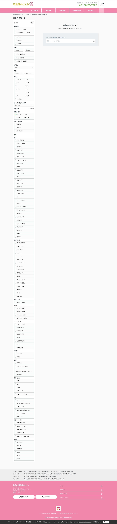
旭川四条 (54, 478)
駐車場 (28, 32)
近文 (49, 478)
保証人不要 (20, 163)
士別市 (51, 471)
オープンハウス (21, 200)
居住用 (18, 29)
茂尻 (29, 478)
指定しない (19, 114)
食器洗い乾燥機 (21, 311)
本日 (26, 114)
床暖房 (18, 357)
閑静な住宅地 (20, 153)
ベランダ (19, 256)
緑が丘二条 (27, 474)
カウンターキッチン (22, 318)
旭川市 (26, 471)
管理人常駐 (20, 183)
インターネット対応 (22, 394)
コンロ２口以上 (21, 308)
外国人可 (19, 203)
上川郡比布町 (69, 471)
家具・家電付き (21, 283)
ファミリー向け (21, 223)
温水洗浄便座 (20, 334)
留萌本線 (54, 476)
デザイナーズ (20, 156)
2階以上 (19, 445)
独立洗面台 (20, 347)
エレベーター (20, 269)
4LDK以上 (18, 99)
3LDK (28, 92)
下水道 (18, 293)
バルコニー (20, 259)
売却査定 (91, 10)
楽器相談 (19, 146)
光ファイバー (20, 390)
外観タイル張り (21, 302)
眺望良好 (19, 186)
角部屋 (18, 458)
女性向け (19, 220)
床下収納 (19, 363)
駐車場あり (20, 442)
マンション (19, 40)
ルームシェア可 (21, 210)
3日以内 (18, 117)
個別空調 (19, 296)
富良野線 (37, 476)
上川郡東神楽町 (45, 471)
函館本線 (43, 476)
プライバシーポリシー (64, 513)
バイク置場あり (21, 279)
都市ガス (19, 289)
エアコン (19, 353)
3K (27, 89)
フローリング (20, 246)
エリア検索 (34, 10)
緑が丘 (35, 478)
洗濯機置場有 (20, 286)
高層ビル (19, 230)
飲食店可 (19, 233)
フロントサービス (21, 426)
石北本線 (26, 476)
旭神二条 (65, 474)
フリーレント (20, 193)
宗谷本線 (32, 476)
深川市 (55, 471)
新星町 (74, 474)
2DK (28, 86)
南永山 (40, 478)
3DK (17, 92)
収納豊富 (19, 374)
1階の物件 (19, 448)
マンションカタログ (45, 513)
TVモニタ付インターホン (23, 403)
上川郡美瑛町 (61, 471)
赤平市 (30, 471)
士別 (58, 478)
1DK (17, 82)
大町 (45, 474)
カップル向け (20, 217)
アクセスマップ (64, 497)
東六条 (70, 474)
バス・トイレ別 (21, 324)
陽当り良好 (20, 150)
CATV (18, 387)
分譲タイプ (20, 180)
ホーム (20, 10)
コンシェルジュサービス (23, 436)
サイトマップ (74, 513)
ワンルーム (19, 79)
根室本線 (48, 476)
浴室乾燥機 (20, 331)
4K (17, 95)
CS (18, 380)
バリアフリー (20, 173)
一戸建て (18, 43)
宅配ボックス (20, 406)
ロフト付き (20, 249)
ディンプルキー (21, 413)
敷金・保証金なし (20, 54)
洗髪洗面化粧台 (21, 341)
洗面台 (18, 337)
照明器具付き (20, 273)
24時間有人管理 (21, 422)
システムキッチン (21, 315)
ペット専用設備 (21, 143)
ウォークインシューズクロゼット (23, 371)
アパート (18, 37)
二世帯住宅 (20, 190)
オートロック (20, 400)
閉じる (106, 522)
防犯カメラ (20, 416)
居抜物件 (19, 237)
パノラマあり (19, 131)
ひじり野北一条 (51, 474)
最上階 (18, 452)
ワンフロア (20, 227)
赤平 (32, 478)
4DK (28, 95)
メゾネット (20, 253)
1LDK (28, 82)
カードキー (20, 196)
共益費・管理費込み (21, 61)
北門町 (33, 474)
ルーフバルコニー (21, 263)
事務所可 (19, 166)
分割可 (18, 176)
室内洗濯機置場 (21, 243)
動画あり (18, 127)
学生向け (19, 213)
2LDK (17, 89)
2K (17, 86)
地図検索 (48, 10)
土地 (24, 29)
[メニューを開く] (101, 10)
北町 (42, 474)
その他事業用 (19, 32)
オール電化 (20, 266)
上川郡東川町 (36, 471)
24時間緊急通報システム (23, 410)
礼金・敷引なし (20, 57)
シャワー (19, 344)
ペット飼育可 (20, 140)
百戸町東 (37, 474)
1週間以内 (26, 117)
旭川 (25, 478)
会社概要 (63, 10)
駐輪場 (18, 276)
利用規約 (54, 513)
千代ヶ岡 (45, 478)
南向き (18, 455)
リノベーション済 (21, 160)
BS (18, 384)
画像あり (18, 124)
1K (27, 79)
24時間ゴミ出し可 (21, 429)
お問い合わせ (76, 10)
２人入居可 (20, 170)
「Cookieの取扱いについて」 (85, 522)
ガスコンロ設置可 (21, 206)
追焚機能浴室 (20, 327)
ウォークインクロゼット (23, 366)
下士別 (62, 478)
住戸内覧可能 (20, 432)
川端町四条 (59, 474)
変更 (32, 22)
